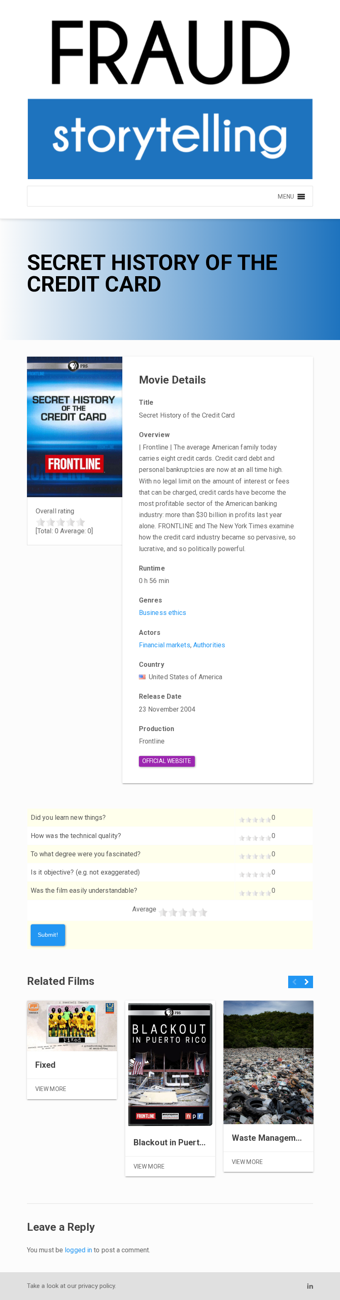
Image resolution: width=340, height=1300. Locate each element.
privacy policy (96, 1286)
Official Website (167, 761)
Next (307, 985)
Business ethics (163, 613)
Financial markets (164, 645)
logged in (78, 1250)
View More (50, 1089)
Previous (294, 985)
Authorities (209, 645)
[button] (286, 196)
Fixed (45, 1065)
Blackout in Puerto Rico (178, 1142)
